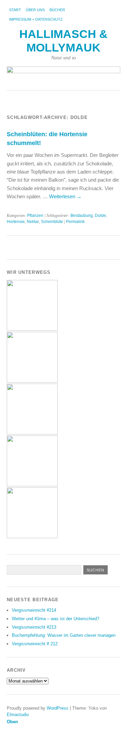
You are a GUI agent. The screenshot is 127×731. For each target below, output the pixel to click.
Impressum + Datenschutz (36, 19)
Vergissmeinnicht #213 (34, 627)
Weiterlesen (65, 196)
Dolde (100, 215)
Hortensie (16, 221)
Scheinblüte (52, 221)
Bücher (57, 10)
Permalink (75, 221)
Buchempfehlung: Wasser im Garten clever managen (63, 635)
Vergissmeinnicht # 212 (35, 643)
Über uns (35, 10)
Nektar (33, 221)
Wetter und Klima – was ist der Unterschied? (55, 618)
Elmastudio (18, 714)
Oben (12, 721)
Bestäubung (81, 215)
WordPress (57, 708)
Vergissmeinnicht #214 (34, 610)
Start (15, 10)
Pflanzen (35, 215)
